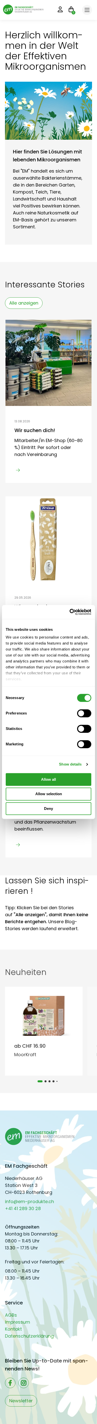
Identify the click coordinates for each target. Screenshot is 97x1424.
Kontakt (13, 1329)
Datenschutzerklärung (29, 1336)
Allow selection (48, 794)
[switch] (84, 713)
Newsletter (21, 1401)
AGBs (11, 1315)
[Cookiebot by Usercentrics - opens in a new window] (69, 612)
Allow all (48, 779)
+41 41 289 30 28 (23, 1208)
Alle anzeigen (23, 303)
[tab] (40, 1081)
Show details (70, 764)
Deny (48, 808)
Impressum (17, 1322)
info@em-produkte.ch (29, 1201)
